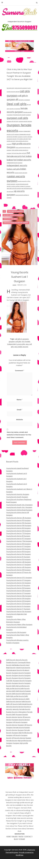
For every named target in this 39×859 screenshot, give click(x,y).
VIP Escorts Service (18, 738)
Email (19, 410)
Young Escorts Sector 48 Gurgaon (18, 562)
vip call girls (10, 191)
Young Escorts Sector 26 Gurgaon (18, 598)
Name (19, 400)
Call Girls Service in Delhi (20, 699)
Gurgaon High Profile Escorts (22, 733)
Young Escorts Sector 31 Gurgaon (18, 585)
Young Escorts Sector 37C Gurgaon (19, 578)
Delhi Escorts (10, 660)
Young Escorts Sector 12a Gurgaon (18, 612)
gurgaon (28, 115)
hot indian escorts (22, 159)
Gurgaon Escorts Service (21, 720)
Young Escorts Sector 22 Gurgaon (18, 604)
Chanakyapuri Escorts (14, 670)
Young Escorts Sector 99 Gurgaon (18, 531)
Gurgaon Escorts (18, 673)
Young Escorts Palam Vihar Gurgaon (19, 625)
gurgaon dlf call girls (12, 121)
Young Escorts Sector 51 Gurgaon (18, 557)
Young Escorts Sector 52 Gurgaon (18, 559)
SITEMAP (22, 839)
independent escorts (17, 165)
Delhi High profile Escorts (21, 686)
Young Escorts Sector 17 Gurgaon (18, 609)
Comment (19, 371)
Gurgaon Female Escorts (15, 728)
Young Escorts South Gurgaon (17, 497)
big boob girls (10, 88)
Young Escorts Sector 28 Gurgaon (18, 591)
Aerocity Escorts (21, 660)
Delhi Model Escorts (25, 704)
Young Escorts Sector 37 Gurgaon (18, 580)
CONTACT (28, 836)
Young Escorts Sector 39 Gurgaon (18, 570)
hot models (26, 342)
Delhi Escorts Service (13, 702)
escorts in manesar (15, 109)
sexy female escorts (26, 188)
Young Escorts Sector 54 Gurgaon (18, 554)
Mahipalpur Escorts (18, 665)
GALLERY (15, 836)
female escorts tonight (19, 115)
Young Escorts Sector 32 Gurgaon (18, 588)
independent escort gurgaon (14, 163)
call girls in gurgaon (22, 339)
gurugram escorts (12, 139)
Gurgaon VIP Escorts (13, 722)
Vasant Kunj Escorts (23, 668)
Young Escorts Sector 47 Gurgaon (18, 565)
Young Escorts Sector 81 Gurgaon (18, 536)
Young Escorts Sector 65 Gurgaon (18, 544)
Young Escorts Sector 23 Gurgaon (18, 601)
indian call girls (13, 169)
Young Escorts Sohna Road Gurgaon (19, 510)
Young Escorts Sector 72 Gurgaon (18, 533)
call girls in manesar (24, 100)
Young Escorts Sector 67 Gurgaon (18, 539)
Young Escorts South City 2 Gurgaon (19, 505)
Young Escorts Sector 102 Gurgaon (18, 523)
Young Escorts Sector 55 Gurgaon (18, 552)
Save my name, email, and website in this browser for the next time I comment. (19, 434)
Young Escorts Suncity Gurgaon (17, 494)
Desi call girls (17, 104)
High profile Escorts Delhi (15, 688)
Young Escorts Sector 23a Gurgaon (19, 596)
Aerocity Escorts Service (15, 707)
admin (14, 285)
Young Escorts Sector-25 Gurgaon (18, 518)
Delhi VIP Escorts (12, 704)
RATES (21, 836)
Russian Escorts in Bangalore (16, 712)
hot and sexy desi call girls (19, 153)
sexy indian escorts (21, 347)
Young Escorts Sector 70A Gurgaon (19, 541)
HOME (8, 836)
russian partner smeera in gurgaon (20, 186)
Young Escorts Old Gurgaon (16, 632)
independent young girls (16, 344)
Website (19, 420)
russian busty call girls (21, 173)
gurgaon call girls (17, 118)
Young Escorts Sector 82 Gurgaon (18, 528)
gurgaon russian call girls (25, 137)
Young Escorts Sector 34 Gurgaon (18, 583)
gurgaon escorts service (25, 121)
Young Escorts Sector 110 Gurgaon (18, 520)
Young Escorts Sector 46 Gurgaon (18, 567)
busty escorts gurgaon (21, 88)
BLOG (16, 839)
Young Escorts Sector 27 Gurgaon (18, 593)
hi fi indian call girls (22, 139)
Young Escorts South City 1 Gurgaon (19, 507)
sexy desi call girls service (14, 188)
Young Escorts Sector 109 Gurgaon (18, 526)
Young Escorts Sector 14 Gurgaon (18, 606)
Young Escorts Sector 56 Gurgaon (18, 549)
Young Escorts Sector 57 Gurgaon (18, 546)
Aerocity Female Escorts (21, 709)
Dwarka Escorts (11, 662)
